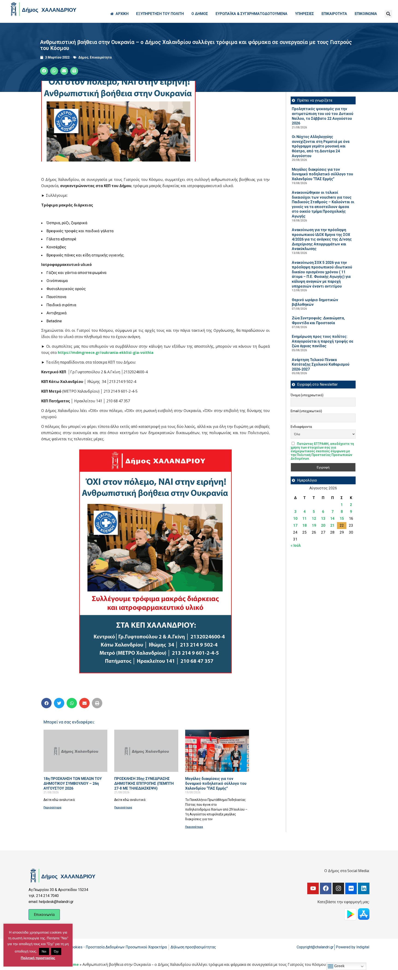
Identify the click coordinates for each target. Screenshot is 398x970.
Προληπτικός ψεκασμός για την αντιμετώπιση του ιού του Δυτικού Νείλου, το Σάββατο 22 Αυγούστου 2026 (322, 116)
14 (332, 518)
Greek (339, 966)
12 (314, 518)
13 (323, 518)
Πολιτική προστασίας (38, 958)
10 (295, 518)
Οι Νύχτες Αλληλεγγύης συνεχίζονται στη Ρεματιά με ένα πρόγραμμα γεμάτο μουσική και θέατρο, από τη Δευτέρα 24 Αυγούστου (320, 146)
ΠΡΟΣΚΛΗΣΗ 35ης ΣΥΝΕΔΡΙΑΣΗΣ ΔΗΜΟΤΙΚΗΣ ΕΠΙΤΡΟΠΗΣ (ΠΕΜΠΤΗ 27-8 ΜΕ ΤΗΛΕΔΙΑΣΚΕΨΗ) (144, 783)
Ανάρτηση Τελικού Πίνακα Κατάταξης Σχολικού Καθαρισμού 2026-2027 (320, 364)
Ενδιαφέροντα (301, 427)
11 (304, 518)
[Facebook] (325, 888)
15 (342, 518)
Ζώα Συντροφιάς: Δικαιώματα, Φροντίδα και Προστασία (318, 320)
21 (332, 525)
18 (304, 525)
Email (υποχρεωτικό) (306, 411)
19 (314, 525)
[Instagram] (338, 888)
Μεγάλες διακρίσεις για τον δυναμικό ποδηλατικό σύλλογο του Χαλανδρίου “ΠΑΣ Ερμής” (215, 783)
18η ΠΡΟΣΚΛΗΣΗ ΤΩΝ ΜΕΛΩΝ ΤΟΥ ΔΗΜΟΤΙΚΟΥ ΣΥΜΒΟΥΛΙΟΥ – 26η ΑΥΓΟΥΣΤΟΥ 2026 (73, 783)
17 (295, 525)
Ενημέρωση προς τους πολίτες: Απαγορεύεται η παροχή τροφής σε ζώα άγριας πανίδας (322, 341)
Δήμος (83, 57)
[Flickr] (351, 888)
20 (323, 525)
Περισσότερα (52, 807)
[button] (388, 14)
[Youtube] (313, 888)
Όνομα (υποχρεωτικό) (307, 395)
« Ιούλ (296, 545)
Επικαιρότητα (101, 57)
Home (73, 964)
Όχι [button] (56, 951)
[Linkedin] (363, 888)
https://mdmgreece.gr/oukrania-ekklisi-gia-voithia (105, 352)
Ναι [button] (44, 951)
